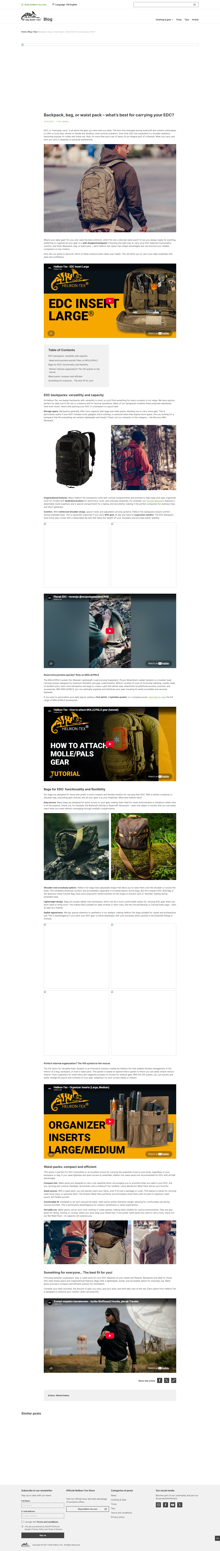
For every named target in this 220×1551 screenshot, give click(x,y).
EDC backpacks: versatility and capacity (67, 356)
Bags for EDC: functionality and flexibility (68, 364)
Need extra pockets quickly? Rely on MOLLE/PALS (73, 360)
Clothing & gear (163, 19)
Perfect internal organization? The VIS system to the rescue (74, 370)
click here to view (157, 697)
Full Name (25, 1501)
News (113, 1495)
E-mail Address (28, 1511)
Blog (30, 32)
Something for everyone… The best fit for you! (70, 380)
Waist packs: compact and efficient (65, 376)
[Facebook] (159, 1381)
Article (195, 19)
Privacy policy (118, 1517)
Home (23, 32)
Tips (187, 19)
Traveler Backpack (155, 501)
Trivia (179, 19)
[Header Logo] (36, 16)
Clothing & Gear (118, 1499)
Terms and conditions (47, 1522)
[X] (166, 1381)
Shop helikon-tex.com (35, 4)
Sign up (42, 1535)
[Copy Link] (173, 1381)
